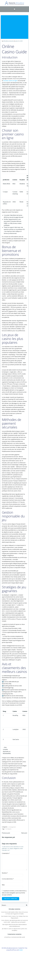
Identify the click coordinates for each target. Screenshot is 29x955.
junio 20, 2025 (19, 41)
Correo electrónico (8, 879)
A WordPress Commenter (10, 937)
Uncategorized (12, 827)
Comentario (6, 853)
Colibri (21, 950)
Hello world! (22, 937)
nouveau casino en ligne (10, 80)
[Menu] (14, 9)
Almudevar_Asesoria (8, 41)
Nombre (5, 873)
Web (3, 885)
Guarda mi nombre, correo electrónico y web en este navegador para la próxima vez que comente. (14, 893)
